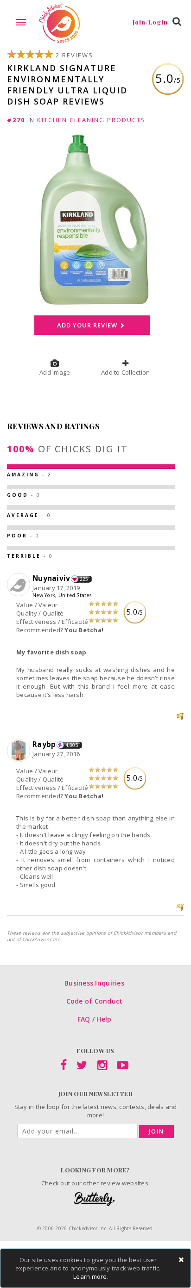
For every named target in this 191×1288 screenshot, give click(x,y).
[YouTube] (122, 1067)
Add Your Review (88, 325)
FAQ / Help (94, 1019)
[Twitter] (82, 1067)
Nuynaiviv (51, 578)
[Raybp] (19, 751)
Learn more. (90, 1276)
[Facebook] (63, 1067)
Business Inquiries (94, 983)
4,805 (71, 745)
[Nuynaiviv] (19, 585)
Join (156, 1131)
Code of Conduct (94, 1001)
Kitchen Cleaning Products (91, 120)
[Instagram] (102, 1067)
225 (84, 579)
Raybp (44, 744)
